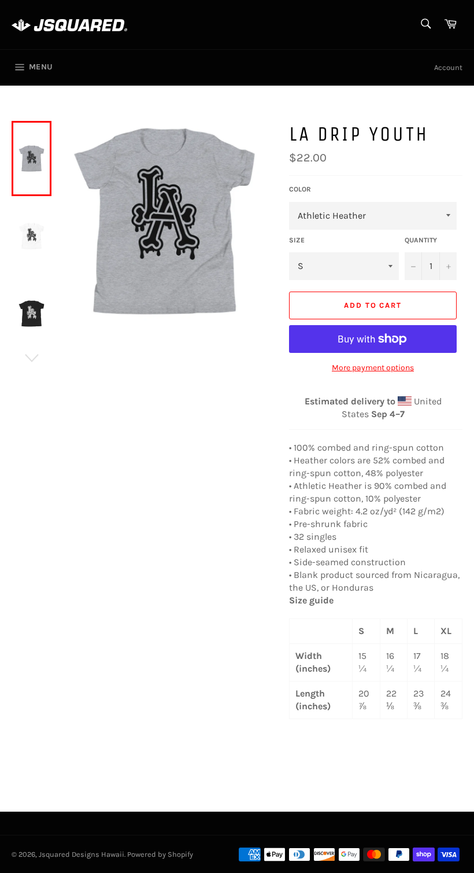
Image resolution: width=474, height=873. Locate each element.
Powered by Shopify (160, 854)
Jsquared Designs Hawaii (81, 854)
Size (297, 240)
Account (448, 67)
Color (300, 189)
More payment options (373, 368)
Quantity (421, 240)
